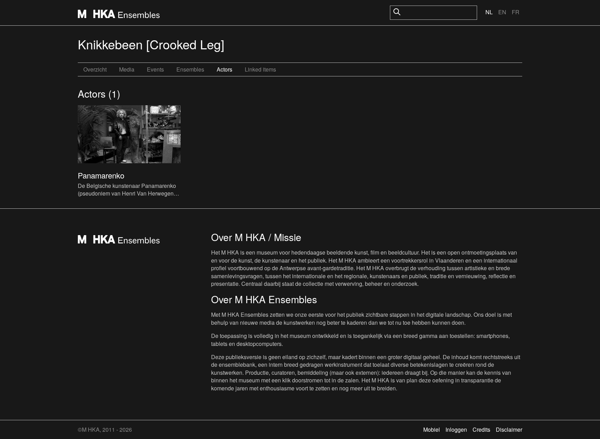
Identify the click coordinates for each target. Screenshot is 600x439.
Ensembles (190, 69)
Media (126, 69)
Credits (481, 429)
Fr (515, 12)
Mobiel (431, 429)
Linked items (260, 69)
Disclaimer (509, 429)
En (502, 12)
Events (155, 69)
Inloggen (456, 429)
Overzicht (95, 69)
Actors (224, 69)
